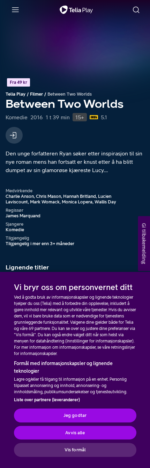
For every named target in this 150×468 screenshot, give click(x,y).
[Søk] (136, 9)
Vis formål (75, 449)
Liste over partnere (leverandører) (47, 399)
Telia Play (15, 94)
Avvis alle (74, 432)
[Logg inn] (14, 135)
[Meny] (15, 10)
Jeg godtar (75, 415)
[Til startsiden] (76, 10)
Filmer (36, 94)
